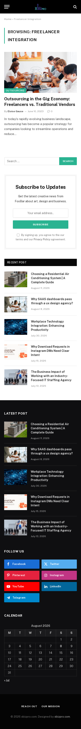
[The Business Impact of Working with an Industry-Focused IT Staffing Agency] (15, 377)
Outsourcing (15, 90)
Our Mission (51, 706)
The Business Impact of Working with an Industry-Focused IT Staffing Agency (51, 376)
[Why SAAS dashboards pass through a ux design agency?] (15, 304)
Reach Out (29, 706)
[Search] (74, 6)
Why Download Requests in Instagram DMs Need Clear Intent (50, 351)
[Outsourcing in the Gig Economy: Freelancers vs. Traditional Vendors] (40, 72)
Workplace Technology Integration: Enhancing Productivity (47, 325)
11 (20, 652)
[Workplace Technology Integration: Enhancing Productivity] (15, 327)
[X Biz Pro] (40, 7)
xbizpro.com (62, 716)
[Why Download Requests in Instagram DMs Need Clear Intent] (15, 352)
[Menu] (7, 6)
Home (7, 19)
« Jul (7, 680)
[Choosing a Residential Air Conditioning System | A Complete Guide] (15, 279)
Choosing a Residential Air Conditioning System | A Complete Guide (50, 278)
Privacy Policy (42, 239)
